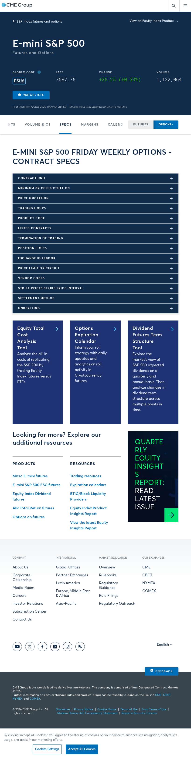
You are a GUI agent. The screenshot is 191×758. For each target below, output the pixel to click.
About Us (20, 567)
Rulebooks (107, 575)
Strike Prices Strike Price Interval (51, 288)
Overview (107, 567)
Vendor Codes (31, 278)
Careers (19, 596)
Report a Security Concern (139, 713)
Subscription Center (30, 611)
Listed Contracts (34, 228)
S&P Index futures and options (39, 21)
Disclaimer (63, 709)
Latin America (68, 583)
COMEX (149, 591)
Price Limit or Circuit (39, 268)
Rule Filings (108, 596)
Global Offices (68, 567)
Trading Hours (32, 208)
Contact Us (22, 619)
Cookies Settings (47, 749)
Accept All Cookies (81, 749)
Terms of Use (129, 709)
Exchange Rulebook (37, 258)
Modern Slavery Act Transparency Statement (87, 713)
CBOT (147, 575)
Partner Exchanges (72, 575)
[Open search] (173, 6)
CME (146, 567)
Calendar (118, 124)
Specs (65, 124)
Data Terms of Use (154, 709)
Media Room (23, 588)
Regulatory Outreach (117, 603)
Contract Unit (32, 178)
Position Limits (32, 248)
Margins (90, 124)
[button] (31, 95)
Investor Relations (28, 603)
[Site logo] (17, 6)
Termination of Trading (40, 238)
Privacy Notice (83, 709)
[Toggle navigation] (185, 6)
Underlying (29, 308)
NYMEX (148, 583)
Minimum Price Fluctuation (44, 188)
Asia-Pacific (66, 603)
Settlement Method (36, 298)
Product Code (31, 218)
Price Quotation (33, 198)
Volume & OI (37, 124)
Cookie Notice (107, 709)
